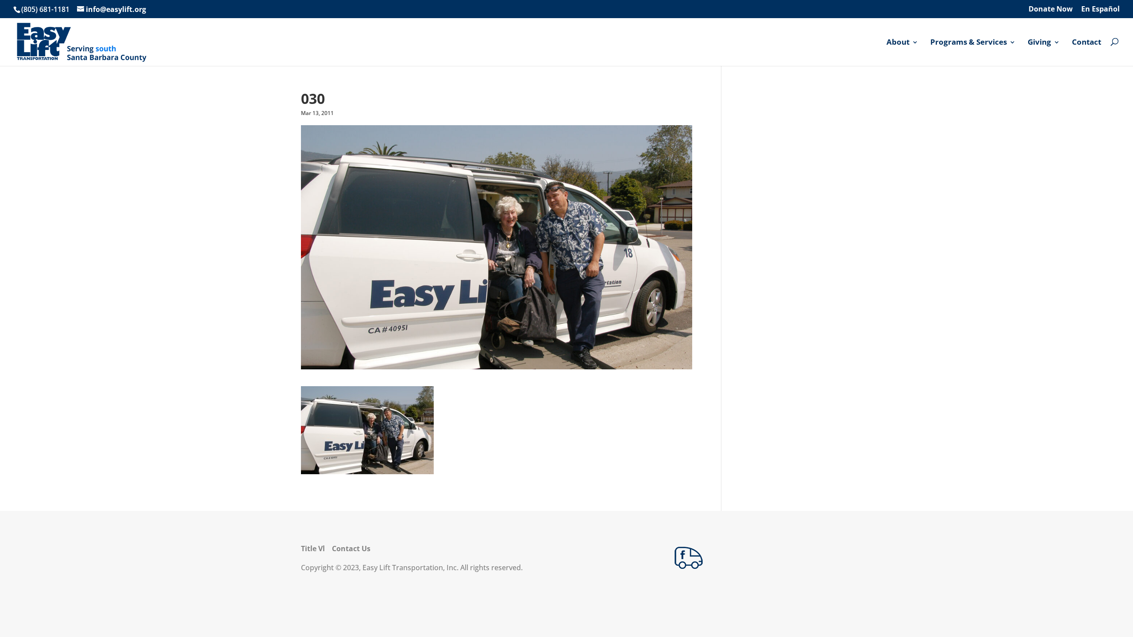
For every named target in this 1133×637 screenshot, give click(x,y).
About (897, 42)
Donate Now (1051, 9)
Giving (1039, 42)
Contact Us (351, 548)
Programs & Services (968, 42)
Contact (1086, 42)
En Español (1100, 9)
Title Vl (313, 548)
